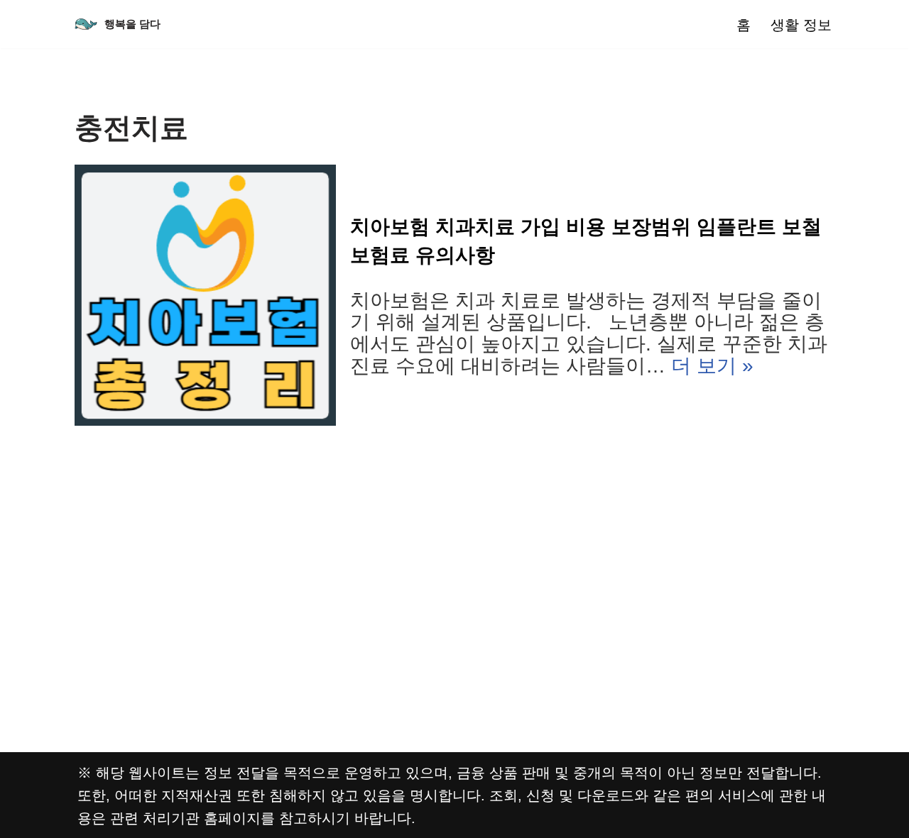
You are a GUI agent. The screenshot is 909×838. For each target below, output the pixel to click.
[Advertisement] (454, 532)
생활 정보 (801, 25)
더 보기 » (712, 366)
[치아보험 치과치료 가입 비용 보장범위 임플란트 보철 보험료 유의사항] (205, 295)
